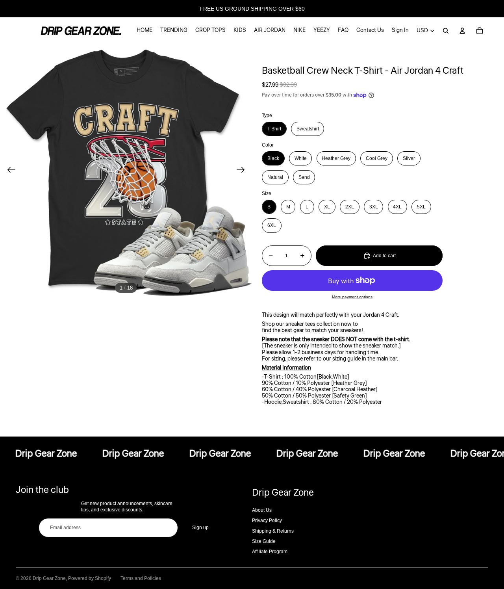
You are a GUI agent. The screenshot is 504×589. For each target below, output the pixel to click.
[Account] (462, 30)
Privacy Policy (267, 520)
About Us (262, 510)
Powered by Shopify (89, 578)
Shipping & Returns (273, 531)
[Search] (445, 30)
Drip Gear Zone (49, 578)
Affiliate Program (269, 551)
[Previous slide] (9, 170)
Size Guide (264, 541)
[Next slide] (243, 170)
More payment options (352, 297)
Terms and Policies (140, 578)
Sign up (200, 527)
